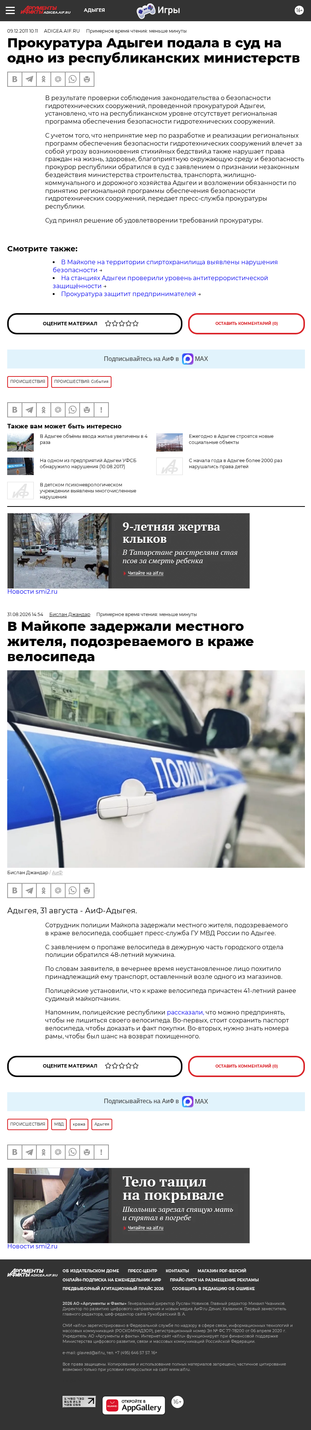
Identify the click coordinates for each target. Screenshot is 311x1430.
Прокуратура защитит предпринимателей (128, 294)
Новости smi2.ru (32, 591)
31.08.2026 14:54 (25, 614)
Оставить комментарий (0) (246, 323)
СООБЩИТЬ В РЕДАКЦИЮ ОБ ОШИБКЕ (213, 1288)
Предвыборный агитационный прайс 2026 (113, 1288)
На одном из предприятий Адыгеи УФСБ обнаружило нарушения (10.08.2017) (88, 463)
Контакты (177, 1270)
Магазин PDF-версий (222, 1270)
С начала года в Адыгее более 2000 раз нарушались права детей (235, 463)
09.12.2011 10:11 (22, 31)
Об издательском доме (91, 1270)
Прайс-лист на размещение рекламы (214, 1280)
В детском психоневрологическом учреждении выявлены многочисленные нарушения (88, 491)
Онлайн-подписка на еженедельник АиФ (112, 1280)
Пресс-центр (142, 1270)
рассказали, (186, 1012)
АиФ (57, 872)
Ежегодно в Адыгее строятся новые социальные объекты (231, 439)
